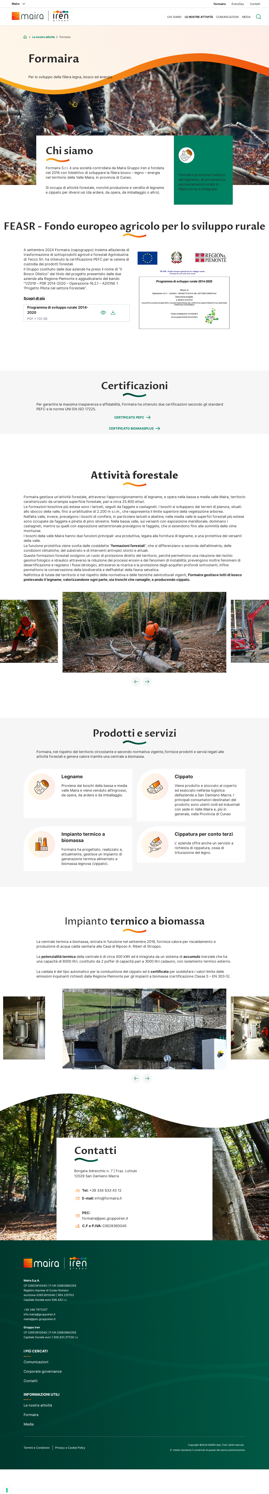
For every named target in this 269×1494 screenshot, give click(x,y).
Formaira (220, 4)
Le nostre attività (199, 17)
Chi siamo (174, 17)
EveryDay (238, 4)
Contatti (255, 4)
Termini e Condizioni (36, 1447)
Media (246, 17)
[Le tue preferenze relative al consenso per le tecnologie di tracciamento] (7, 1490)
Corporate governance (43, 1371)
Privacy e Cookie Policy (70, 1447)
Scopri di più (34, 298)
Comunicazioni (227, 17)
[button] (136, 681)
